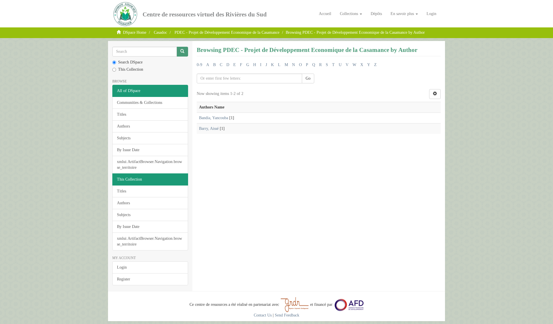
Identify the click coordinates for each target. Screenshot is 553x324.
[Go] (182, 52)
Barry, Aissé (209, 128)
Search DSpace (130, 62)
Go (308, 78)
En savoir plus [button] (403, 14)
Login (122, 267)
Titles (121, 114)
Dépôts (376, 14)
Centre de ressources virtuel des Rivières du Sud (205, 14)
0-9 (199, 65)
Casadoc (160, 32)
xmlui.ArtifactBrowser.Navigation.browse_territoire (149, 165)
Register (123, 279)
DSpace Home (134, 32)
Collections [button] (349, 14)
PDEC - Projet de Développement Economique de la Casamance (227, 32)
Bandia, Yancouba (213, 118)
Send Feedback (287, 315)
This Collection (130, 69)
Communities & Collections (139, 102)
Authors (123, 126)
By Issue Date (128, 150)
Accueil (325, 14)
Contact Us (263, 315)
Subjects (123, 138)
